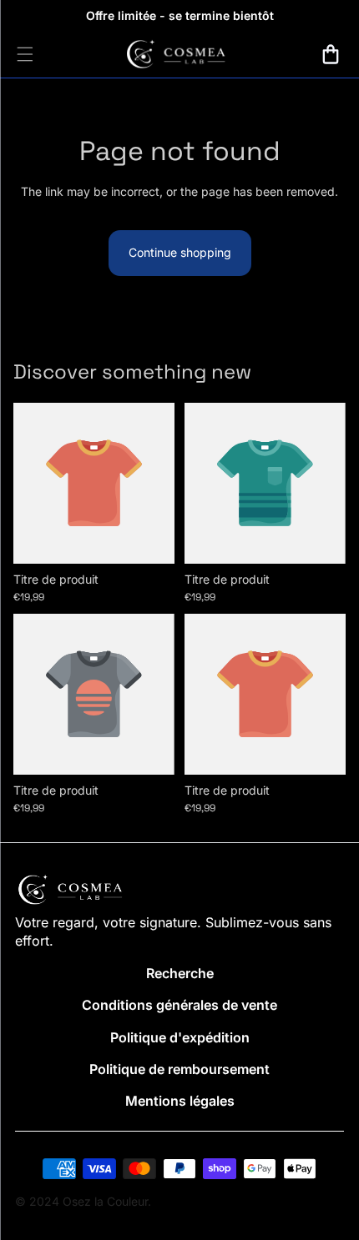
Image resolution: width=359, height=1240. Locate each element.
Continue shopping (180, 252)
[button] (330, 54)
